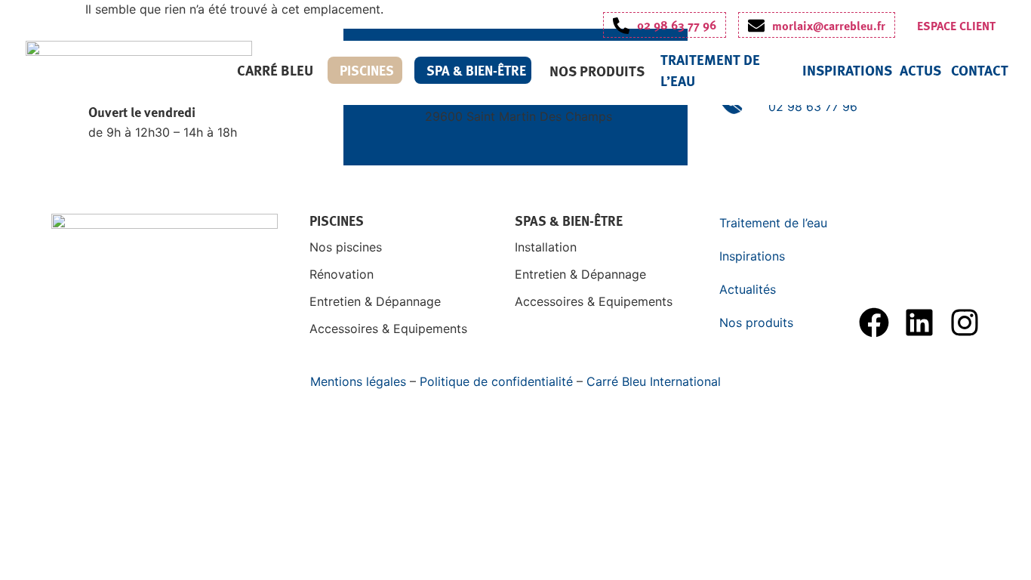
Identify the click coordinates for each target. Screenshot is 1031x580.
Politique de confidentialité (496, 381)
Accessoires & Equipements (388, 328)
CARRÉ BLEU (275, 70)
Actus (920, 70)
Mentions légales (358, 381)
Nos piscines (345, 247)
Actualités (747, 289)
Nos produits (597, 70)
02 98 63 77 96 (812, 106)
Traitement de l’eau (773, 222)
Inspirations (847, 70)
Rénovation (341, 274)
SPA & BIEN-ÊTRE (476, 70)
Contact (979, 70)
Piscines (367, 70)
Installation (546, 247)
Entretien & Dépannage (375, 301)
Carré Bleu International (653, 381)
